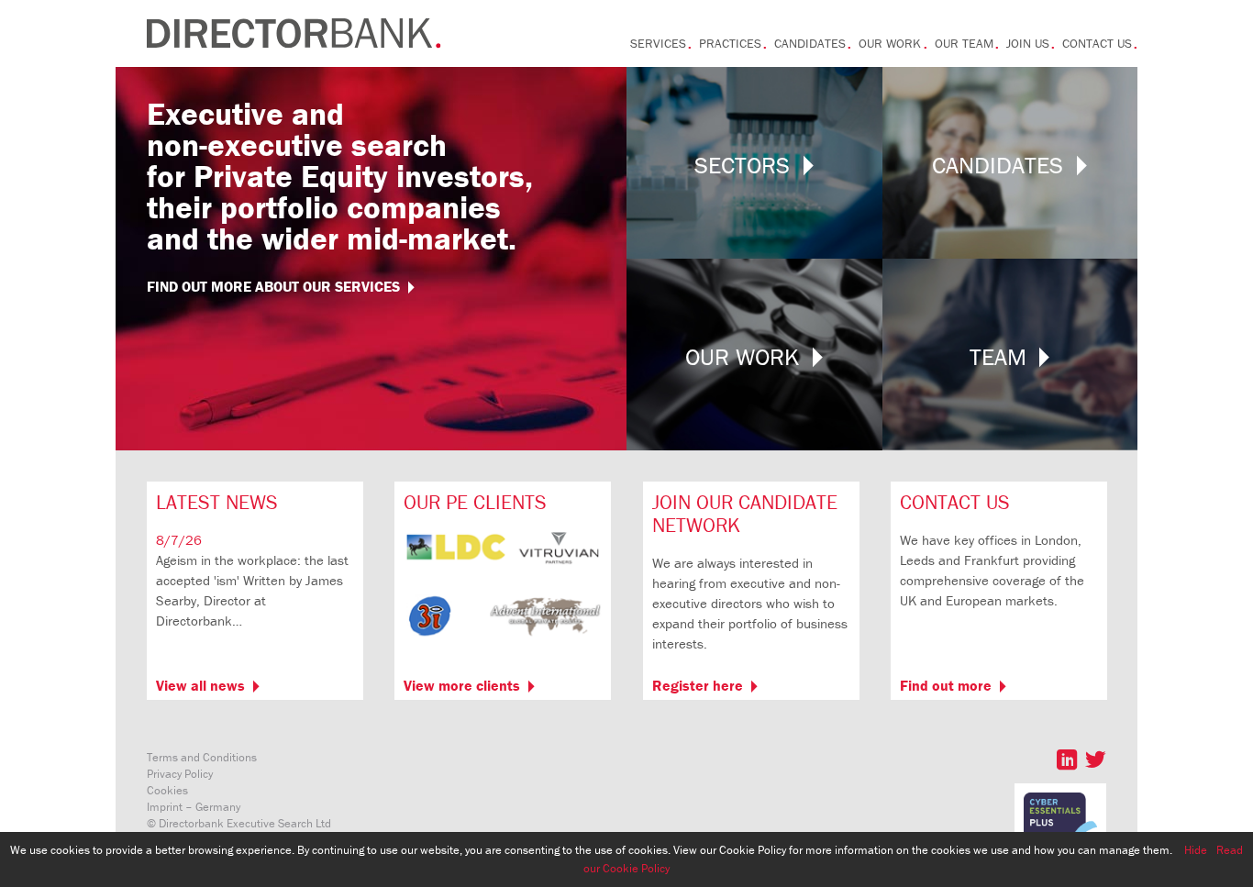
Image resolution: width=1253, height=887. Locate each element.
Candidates (810, 43)
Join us (1027, 43)
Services (658, 43)
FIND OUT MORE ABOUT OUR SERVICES (273, 286)
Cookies (167, 790)
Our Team (964, 43)
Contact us (1097, 43)
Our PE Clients (475, 502)
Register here (697, 685)
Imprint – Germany (193, 807)
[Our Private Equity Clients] (503, 639)
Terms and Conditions (202, 757)
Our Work (890, 43)
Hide (1195, 850)
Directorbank (294, 33)
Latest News (217, 502)
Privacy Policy (180, 774)
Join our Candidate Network (744, 514)
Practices (730, 43)
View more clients (462, 685)
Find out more (946, 685)
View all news (200, 685)
